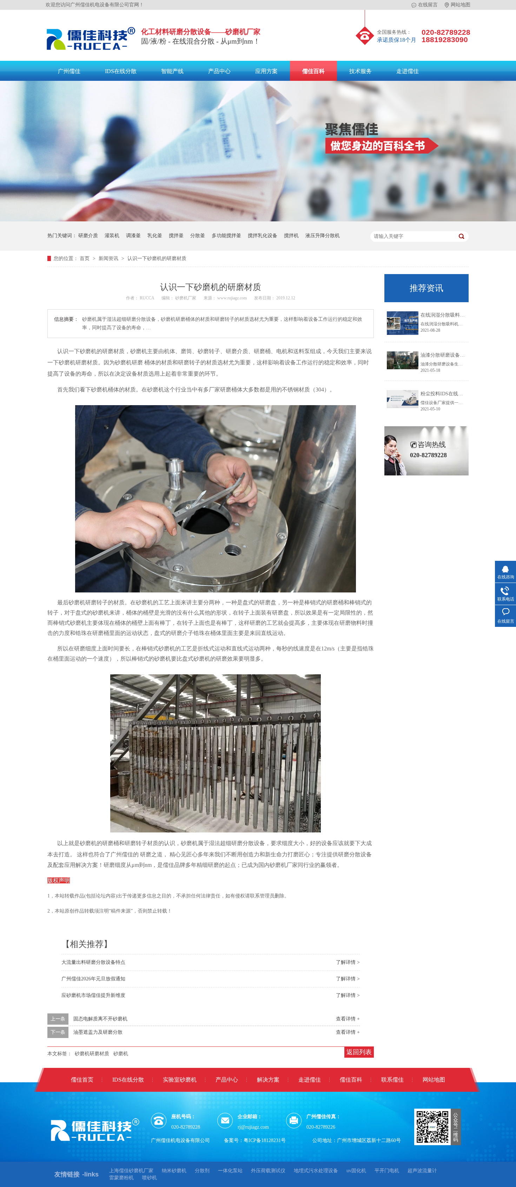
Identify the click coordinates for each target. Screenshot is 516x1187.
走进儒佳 (407, 71)
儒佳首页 (82, 1080)
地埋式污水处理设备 (316, 1170)
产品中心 (219, 71)
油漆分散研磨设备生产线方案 (452, 355)
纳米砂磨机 (174, 1170)
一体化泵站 (230, 1170)
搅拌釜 (176, 235)
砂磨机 (120, 1053)
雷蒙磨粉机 (121, 1177)
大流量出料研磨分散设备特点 (93, 962)
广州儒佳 (69, 71)
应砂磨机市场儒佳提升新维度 (93, 995)
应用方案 (266, 71)
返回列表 (359, 1052)
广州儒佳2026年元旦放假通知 (93, 978)
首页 (85, 258)
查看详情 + (348, 1018)
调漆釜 (133, 235)
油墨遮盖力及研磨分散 (98, 1032)
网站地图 (460, 4)
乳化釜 (154, 235)
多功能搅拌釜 (226, 235)
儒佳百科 (313, 71)
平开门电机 (387, 1170)
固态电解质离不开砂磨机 (100, 1018)
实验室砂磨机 (180, 1080)
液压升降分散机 (322, 235)
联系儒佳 (392, 1080)
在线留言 (428, 4)
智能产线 (172, 71)
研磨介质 (88, 235)
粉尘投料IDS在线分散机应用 (452, 393)
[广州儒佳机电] (91, 51)
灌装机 (112, 235)
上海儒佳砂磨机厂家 (131, 1170)
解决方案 (268, 1080)
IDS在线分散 (121, 71)
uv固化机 (356, 1170)
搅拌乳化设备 (262, 235)
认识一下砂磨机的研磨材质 (156, 258)
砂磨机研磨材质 (92, 1053)
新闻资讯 (109, 258)
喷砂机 (149, 1177)
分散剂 (202, 1170)
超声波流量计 (422, 1170)
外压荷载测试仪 (268, 1170)
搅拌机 (291, 235)
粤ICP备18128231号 (265, 1140)
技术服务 (360, 71)
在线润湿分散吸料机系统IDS (452, 315)
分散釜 (197, 235)
